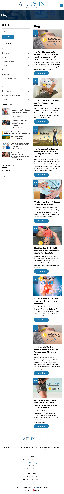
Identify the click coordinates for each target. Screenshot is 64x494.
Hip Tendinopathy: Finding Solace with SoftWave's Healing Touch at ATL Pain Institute (46, 153)
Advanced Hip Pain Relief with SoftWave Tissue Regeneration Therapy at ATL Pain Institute (45, 404)
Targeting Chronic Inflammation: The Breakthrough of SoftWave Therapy (20, 155)
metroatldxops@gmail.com (32, 479)
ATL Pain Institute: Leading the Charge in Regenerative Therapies (20, 144)
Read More (41, 73)
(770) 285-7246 (32, 476)
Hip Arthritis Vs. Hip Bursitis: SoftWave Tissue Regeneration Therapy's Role (46, 351)
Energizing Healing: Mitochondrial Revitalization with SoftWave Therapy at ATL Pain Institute (20, 134)
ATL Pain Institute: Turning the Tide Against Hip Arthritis (46, 103)
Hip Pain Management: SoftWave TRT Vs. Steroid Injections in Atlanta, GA (46, 54)
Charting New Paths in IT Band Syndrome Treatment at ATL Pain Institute (46, 250)
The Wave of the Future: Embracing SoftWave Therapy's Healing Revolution (19, 123)
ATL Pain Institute (34, 487)
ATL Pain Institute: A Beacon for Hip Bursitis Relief (47, 203)
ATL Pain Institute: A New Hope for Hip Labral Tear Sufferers (46, 301)
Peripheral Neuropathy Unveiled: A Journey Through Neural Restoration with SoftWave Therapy (20, 111)
